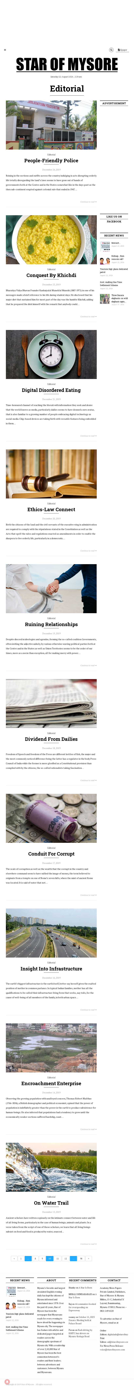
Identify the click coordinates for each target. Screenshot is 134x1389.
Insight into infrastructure (51, 968)
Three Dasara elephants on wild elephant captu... (119, 298)
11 (58, 1258)
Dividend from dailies (51, 739)
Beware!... (115, 243)
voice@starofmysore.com (112, 1349)
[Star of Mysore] (67, 69)
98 (81, 1258)
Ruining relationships (51, 624)
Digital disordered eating (51, 390)
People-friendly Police (51, 160)
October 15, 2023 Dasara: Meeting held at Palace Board (82, 1320)
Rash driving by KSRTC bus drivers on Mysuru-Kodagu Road (80, 1333)
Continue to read (87, 202)
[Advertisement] (67, 23)
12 (66, 1258)
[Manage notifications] (7, 1381)
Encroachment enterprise (51, 1083)
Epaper (123, 49)
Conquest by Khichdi (51, 275)
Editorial (51, 154)
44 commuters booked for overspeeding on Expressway (82, 1307)
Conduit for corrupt (51, 853)
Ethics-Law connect (51, 509)
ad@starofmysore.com (118, 1341)
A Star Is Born (85, 1287)
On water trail (51, 1203)
